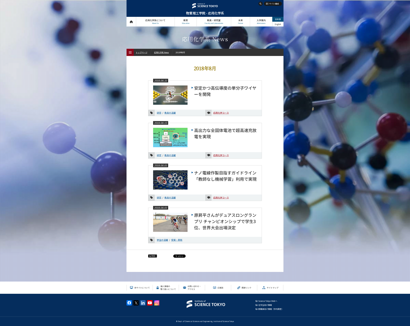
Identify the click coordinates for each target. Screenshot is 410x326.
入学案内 (261, 21)
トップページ (131, 21)
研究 (159, 112)
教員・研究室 (214, 21)
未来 (240, 21)
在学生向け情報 (265, 305)
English (278, 24)
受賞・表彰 (176, 239)
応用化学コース (221, 112)
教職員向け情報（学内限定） (270, 309)
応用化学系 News (161, 52)
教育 (185, 21)
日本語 (278, 19)
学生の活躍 (162, 239)
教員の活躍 (170, 112)
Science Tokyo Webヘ (267, 301)
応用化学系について (155, 21)
